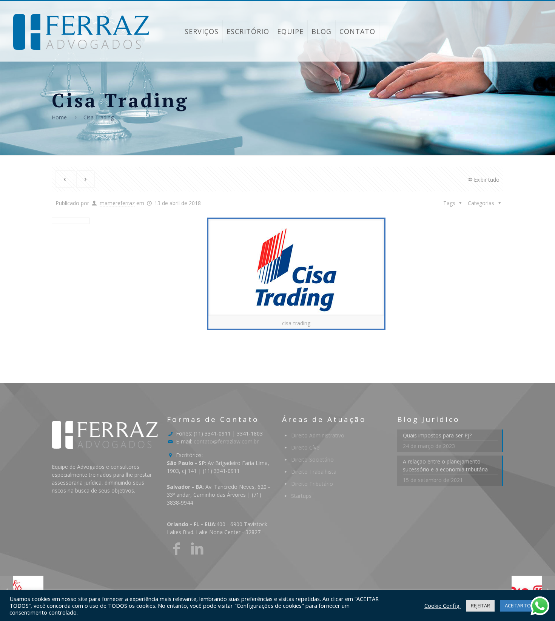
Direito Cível (306, 447)
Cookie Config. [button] (442, 605)
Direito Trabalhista (313, 471)
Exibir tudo (486, 179)
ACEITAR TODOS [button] (523, 605)
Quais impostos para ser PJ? (437, 435)
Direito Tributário (312, 483)
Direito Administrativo (317, 435)
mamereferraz (117, 203)
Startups (301, 495)
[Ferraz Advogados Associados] (81, 31)
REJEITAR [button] (480, 605)
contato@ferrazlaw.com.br (226, 441)
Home (59, 117)
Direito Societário (312, 459)
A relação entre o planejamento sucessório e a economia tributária (445, 465)
